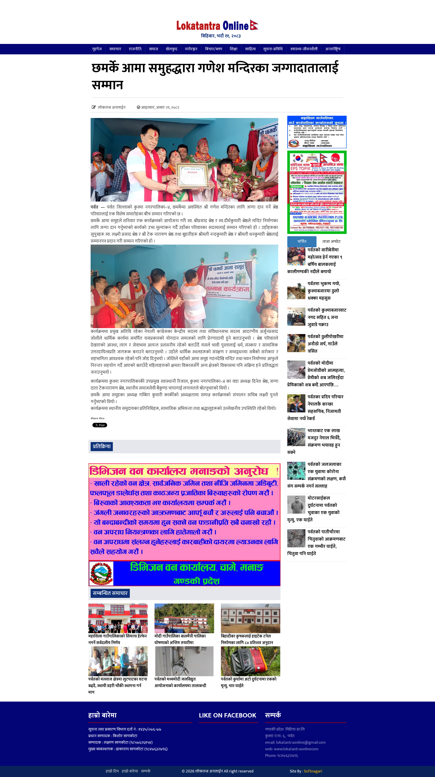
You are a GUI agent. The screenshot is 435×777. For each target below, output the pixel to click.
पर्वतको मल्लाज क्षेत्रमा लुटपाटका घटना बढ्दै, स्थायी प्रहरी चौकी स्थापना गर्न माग (117, 686)
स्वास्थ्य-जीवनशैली (304, 49)
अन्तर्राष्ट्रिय (333, 49)
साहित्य (250, 49)
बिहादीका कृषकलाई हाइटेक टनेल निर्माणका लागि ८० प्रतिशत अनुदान (247, 639)
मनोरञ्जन (191, 49)
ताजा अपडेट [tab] (331, 241)
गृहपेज (97, 49)
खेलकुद (171, 49)
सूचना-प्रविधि (273, 49)
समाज (153, 49)
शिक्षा (233, 49)
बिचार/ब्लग (213, 49)
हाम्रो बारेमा (130, 771)
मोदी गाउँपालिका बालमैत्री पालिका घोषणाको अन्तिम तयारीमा (180, 639)
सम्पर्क (145, 771)
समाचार (115, 49)
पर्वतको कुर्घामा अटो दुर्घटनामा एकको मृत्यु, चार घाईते (248, 682)
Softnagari (313, 771)
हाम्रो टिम (112, 771)
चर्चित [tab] (301, 241)
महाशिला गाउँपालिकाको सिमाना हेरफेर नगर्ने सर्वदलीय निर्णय (117, 639)
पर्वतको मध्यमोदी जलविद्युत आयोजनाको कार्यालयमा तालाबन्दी (180, 682)
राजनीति (135, 49)
